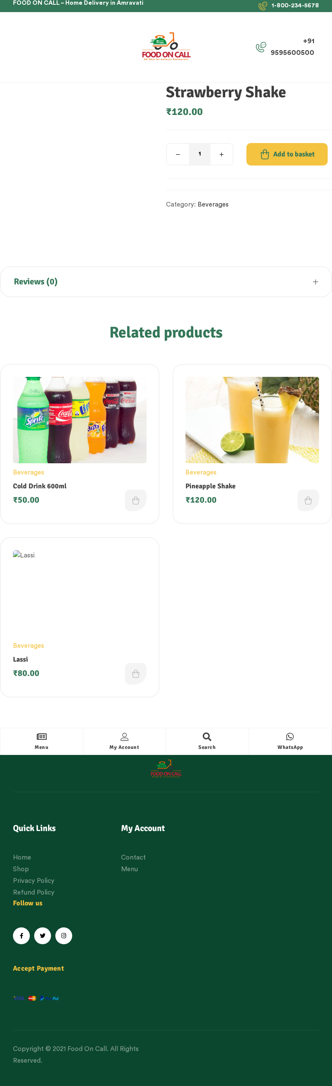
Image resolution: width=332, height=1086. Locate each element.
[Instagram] (63, 935)
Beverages (213, 204)
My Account (124, 747)
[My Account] (124, 736)
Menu (41, 747)
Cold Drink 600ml (40, 486)
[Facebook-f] (21, 935)
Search (207, 747)
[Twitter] (42, 935)
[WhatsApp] (290, 736)
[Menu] (41, 736)
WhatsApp (290, 747)
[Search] (207, 736)
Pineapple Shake (210, 486)
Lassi (20, 659)
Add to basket (294, 154)
